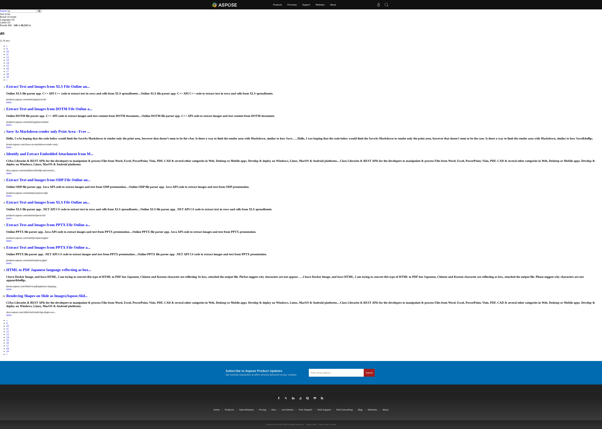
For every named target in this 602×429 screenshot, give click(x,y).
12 (7, 57)
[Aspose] (225, 5)
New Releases (246, 409)
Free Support (305, 409)
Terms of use (324, 424)
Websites (320, 4)
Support (306, 4)
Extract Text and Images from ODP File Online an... (48, 180)
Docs (273, 409)
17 (7, 71)
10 (7, 51)
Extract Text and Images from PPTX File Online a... (48, 225)
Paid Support (324, 409)
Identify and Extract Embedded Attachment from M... (49, 154)
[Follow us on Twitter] (287, 398)
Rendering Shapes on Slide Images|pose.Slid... (47, 296)
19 (7, 77)
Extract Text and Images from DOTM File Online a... (49, 109)
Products (277, 4)
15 (7, 65)
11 (7, 54)
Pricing (262, 409)
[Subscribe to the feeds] (323, 398)
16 (7, 68)
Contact (333, 424)
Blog (360, 409)
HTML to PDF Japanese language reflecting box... (48, 270)
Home (217, 409)
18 (7, 74)
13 (7, 60)
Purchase (292, 4)
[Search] (386, 4)
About (333, 4)
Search (3, 11)
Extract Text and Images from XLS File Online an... (48, 86)
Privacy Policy (311, 424)
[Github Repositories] (315, 398)
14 (7, 63)
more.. (9, 102)
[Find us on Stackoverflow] (301, 398)
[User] (379, 4)
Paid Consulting (344, 409)
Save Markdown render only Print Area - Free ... (48, 131)
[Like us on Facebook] (279, 398)
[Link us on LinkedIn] (294, 398)
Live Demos (287, 409)
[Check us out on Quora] (308, 398)
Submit (369, 372)
